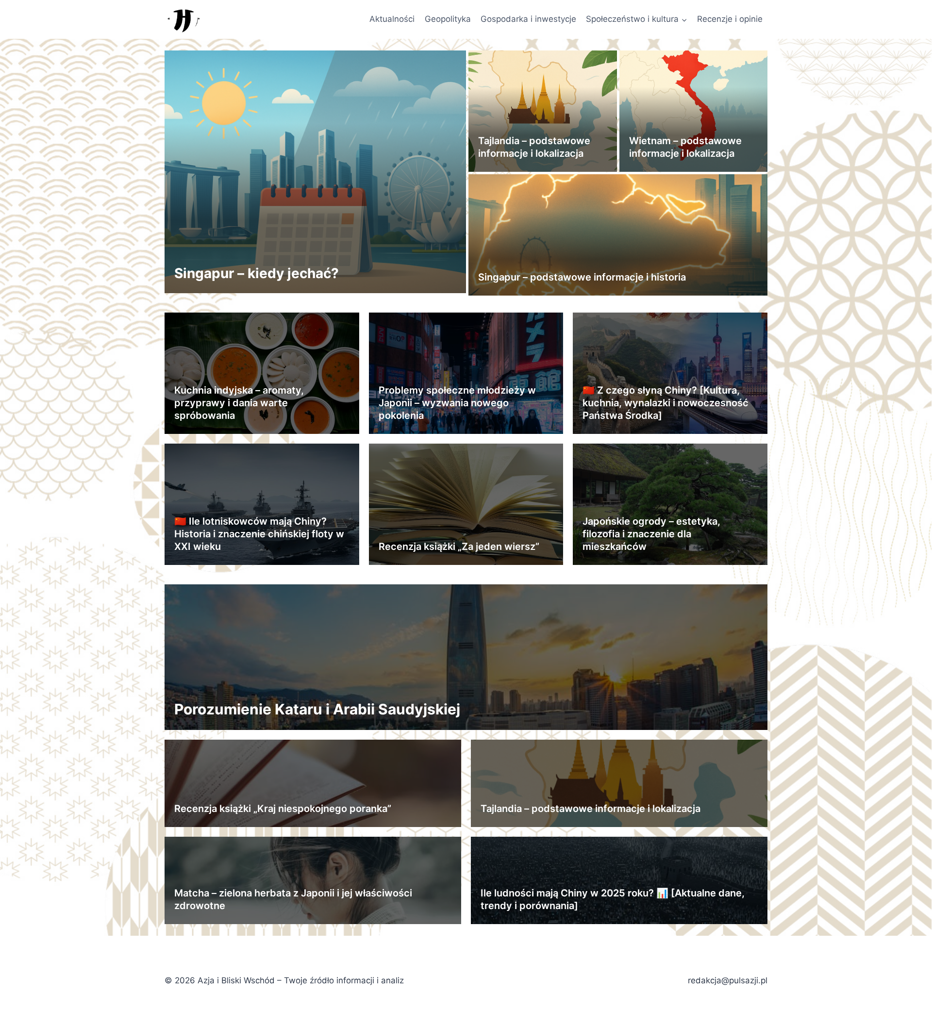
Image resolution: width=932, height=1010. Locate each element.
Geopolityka (448, 19)
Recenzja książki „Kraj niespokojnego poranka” (282, 808)
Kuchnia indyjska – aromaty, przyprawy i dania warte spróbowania (239, 402)
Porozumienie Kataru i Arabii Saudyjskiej (317, 709)
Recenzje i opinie (730, 19)
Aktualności (392, 19)
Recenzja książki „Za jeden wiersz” (459, 546)
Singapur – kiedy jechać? (256, 273)
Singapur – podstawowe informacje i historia (582, 277)
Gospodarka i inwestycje (528, 19)
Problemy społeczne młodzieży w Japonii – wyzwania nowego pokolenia (457, 402)
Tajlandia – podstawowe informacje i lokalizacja (590, 808)
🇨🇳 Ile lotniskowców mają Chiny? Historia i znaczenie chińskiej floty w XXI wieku (259, 533)
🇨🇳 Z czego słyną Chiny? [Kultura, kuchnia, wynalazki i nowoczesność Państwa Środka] (665, 402)
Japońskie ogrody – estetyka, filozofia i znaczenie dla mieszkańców (651, 533)
